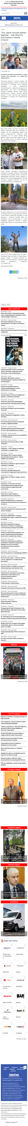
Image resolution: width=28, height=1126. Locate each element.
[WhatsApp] (14, 272)
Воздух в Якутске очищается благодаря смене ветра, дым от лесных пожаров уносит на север (13, 625)
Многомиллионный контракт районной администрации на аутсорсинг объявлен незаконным (13, 594)
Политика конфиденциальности (10, 1083)
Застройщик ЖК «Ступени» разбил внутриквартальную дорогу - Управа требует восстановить (12, 456)
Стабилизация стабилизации (10, 583)
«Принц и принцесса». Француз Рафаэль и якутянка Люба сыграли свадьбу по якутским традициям (14, 728)
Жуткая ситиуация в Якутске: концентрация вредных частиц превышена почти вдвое (10, 388)
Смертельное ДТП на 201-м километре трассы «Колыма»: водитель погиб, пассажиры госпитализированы (12, 371)
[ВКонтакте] (10, 272)
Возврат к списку (6, 304)
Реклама (12, 1069)
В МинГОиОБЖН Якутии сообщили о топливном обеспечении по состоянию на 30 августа (13, 502)
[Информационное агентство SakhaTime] (16, 18)
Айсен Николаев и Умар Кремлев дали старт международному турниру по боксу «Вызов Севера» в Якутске (13, 315)
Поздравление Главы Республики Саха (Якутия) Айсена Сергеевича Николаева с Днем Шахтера (13, 609)
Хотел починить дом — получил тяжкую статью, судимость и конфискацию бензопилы (13, 559)
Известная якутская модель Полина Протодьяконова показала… (14, 3)
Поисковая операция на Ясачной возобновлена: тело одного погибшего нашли (12, 323)
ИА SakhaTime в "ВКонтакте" (15, 25)
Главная (6, 1067)
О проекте (14, 1067)
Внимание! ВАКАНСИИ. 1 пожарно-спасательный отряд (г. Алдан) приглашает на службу (14, 517)
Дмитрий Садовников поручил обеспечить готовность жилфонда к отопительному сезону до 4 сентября (12, 525)
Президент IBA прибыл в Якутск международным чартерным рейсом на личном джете (13, 379)
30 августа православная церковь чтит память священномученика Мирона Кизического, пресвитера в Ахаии (12, 534)
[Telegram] (17, 272)
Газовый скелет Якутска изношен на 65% (13, 588)
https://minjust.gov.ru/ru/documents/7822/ (14, 1115)
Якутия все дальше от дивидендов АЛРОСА (14, 553)
